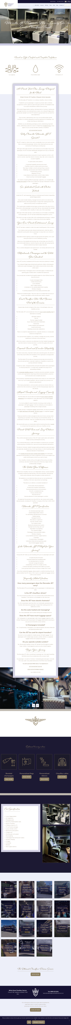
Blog (57, 5)
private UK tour (47, 125)
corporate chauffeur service (26, 372)
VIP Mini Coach (39, 411)
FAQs (54, 5)
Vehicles (46, 5)
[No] (69, 1020)
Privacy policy (38, 1022)
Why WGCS (37, 5)
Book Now (67, 5)
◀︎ (34, 705)
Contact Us (61, 5)
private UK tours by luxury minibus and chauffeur (33, 453)
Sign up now (35, 1010)
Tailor (51, 5)
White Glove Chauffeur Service (33, 5)
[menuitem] (33, 5)
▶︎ (38, 705)
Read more (8, 779)
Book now (35, 974)
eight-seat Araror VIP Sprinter (27, 411)
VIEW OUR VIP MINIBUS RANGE (35, 669)
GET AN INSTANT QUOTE (35, 130)
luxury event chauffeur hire (46, 311)
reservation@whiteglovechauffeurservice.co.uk (53, 993)
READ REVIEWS (53, 1)
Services (42, 5)
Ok (29, 1022)
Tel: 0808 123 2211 (60, 1)
